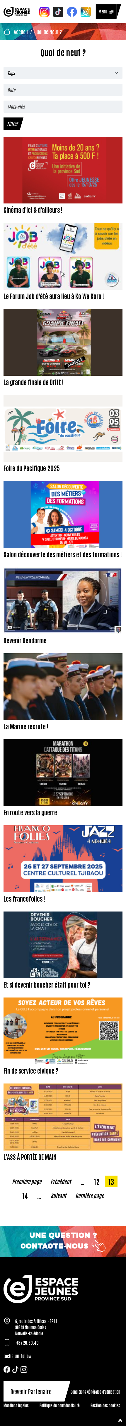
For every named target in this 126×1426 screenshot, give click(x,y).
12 (98, 1181)
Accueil (21, 31)
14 (26, 1195)
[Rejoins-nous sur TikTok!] (58, 11)
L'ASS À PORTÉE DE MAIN (30, 1157)
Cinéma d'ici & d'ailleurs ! (33, 210)
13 (113, 1181)
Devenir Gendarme (25, 640)
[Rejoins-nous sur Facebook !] (72, 11)
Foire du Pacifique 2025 (32, 468)
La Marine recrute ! (26, 726)
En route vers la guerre (30, 812)
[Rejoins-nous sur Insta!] (44, 11)
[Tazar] (63, 1288)
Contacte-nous (54, 1246)
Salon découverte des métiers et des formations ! (63, 554)
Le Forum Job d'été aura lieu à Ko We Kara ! (54, 296)
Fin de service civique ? (31, 1070)
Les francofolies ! (24, 898)
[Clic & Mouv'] (86, 11)
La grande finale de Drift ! (34, 382)
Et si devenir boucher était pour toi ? (47, 984)
